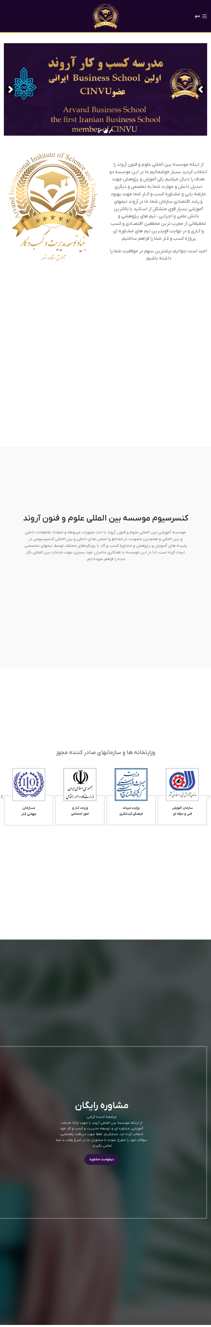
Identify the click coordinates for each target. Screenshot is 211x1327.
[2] (105, 131)
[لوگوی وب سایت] (105, 15)
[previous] (200, 89)
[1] (111, 131)
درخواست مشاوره (102, 1159)
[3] (100, 131)
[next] (10, 89)
